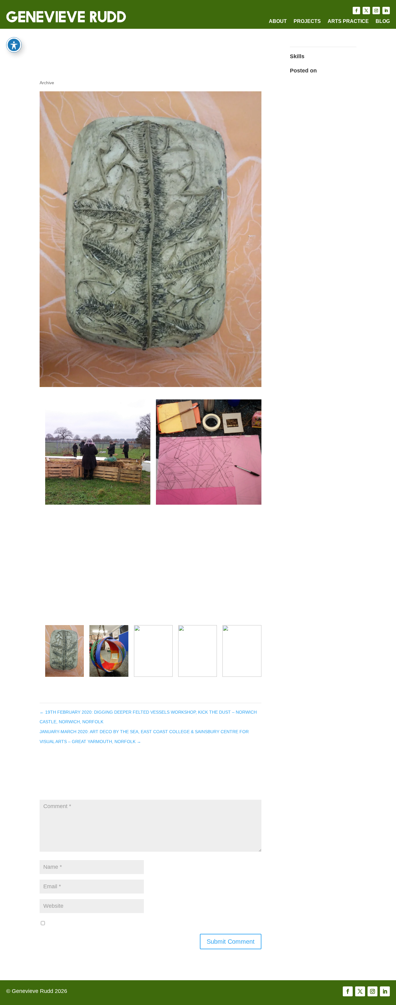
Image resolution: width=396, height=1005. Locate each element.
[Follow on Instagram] (376, 10)
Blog (383, 21)
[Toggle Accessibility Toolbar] (13, 44)
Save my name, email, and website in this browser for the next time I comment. (144, 923)
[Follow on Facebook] (356, 10)
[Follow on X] (366, 10)
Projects (307, 21)
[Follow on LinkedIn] (386, 10)
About (278, 21)
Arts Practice (348, 21)
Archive (47, 82)
